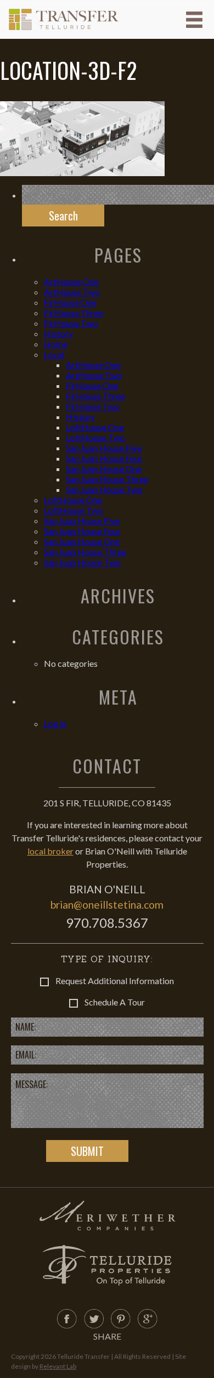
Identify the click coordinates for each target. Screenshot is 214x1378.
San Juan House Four (104, 458)
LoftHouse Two (95, 437)
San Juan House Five (104, 448)
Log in (55, 723)
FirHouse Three (73, 312)
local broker (50, 851)
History (58, 333)
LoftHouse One (95, 427)
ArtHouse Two (72, 292)
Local (54, 354)
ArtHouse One (71, 281)
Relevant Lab (58, 1366)
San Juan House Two (104, 489)
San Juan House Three (107, 479)
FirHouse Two (71, 323)
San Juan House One (104, 468)
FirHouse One (70, 302)
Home (55, 344)
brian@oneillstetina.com (107, 904)
